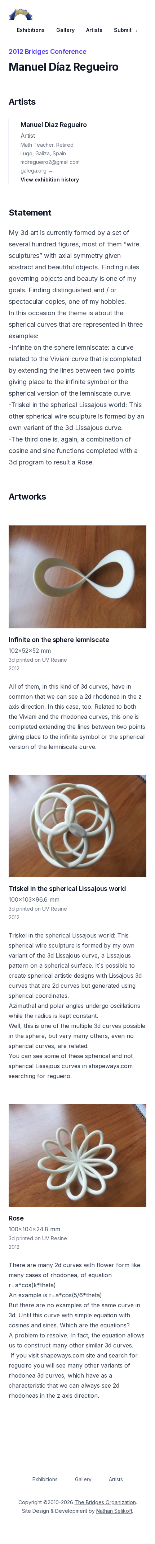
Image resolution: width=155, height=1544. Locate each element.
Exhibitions (31, 30)
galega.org (37, 170)
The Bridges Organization (105, 1502)
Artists (94, 30)
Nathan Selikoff (114, 1511)
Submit (126, 30)
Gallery (65, 30)
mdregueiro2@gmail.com (50, 162)
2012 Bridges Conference (48, 51)
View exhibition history (50, 179)
